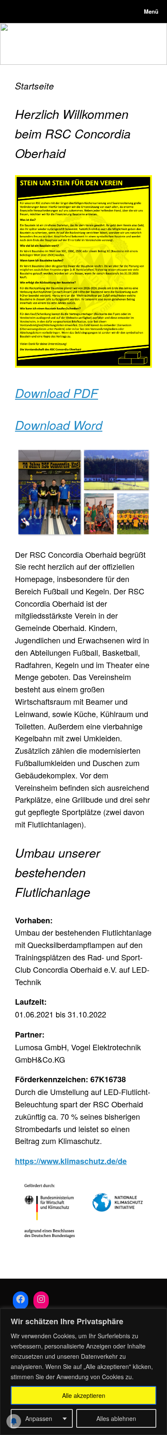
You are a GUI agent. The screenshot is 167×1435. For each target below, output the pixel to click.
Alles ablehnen (116, 1418)
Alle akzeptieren (83, 1395)
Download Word (58, 424)
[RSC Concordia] (15, 11)
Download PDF (56, 392)
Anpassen (38, 1418)
